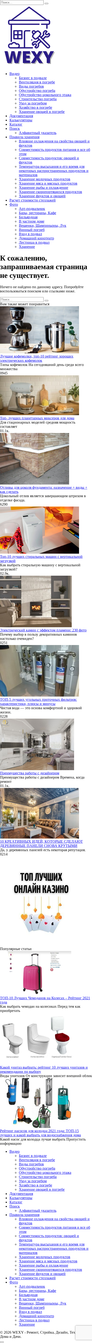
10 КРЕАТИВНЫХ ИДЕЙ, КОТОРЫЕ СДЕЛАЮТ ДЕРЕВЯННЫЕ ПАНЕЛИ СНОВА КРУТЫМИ (41, 843)
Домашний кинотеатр (36, 238)
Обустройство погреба (37, 91)
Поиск (14, 129)
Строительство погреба (38, 99)
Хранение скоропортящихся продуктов (50, 192)
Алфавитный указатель (37, 133)
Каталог (15, 124)
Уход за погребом (33, 103)
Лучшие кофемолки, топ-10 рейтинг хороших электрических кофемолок (36, 358)
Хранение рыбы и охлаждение (43, 188)
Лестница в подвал (34, 242)
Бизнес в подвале (33, 78)
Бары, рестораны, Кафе (37, 213)
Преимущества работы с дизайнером (29, 773)
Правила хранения (24, 137)
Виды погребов (31, 86)
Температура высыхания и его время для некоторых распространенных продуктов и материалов (53, 170)
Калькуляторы (20, 120)
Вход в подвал (30, 234)
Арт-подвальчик (32, 209)
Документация (21, 116)
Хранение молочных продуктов (44, 179)
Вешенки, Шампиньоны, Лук (42, 226)
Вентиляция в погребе (37, 82)
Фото (13, 204)
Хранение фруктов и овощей (42, 196)
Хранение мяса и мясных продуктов (48, 183)
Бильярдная (28, 217)
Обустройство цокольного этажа (45, 95)
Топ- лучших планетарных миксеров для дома (37, 418)
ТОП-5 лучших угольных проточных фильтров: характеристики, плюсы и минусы (38, 702)
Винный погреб (32, 230)
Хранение (27, 247)
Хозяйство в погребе (35, 107)
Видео (14, 74)
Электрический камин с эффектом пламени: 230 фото (43, 630)
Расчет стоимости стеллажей (32, 200)
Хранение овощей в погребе (42, 112)
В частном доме (31, 221)
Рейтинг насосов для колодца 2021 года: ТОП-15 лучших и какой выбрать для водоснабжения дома (40, 1133)
